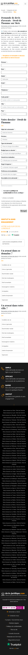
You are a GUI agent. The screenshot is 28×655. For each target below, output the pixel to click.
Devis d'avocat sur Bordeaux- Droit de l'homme (14, 422)
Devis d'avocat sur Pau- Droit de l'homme (14, 448)
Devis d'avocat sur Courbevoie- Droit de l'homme (14, 571)
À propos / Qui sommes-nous (14, 620)
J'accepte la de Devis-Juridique (13, 192)
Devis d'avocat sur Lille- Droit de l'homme (14, 417)
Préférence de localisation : (9, 171)
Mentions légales (14, 623)
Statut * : (3, 76)
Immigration (5, 291)
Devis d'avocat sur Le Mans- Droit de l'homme (14, 511)
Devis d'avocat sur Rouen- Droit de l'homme (14, 497)
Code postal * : (5, 97)
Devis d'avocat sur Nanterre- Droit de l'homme (14, 529)
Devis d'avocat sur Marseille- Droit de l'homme (14, 415)
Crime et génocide (7, 269)
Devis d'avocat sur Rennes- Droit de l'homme (14, 453)
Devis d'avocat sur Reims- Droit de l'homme (14, 502)
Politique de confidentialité (14, 626)
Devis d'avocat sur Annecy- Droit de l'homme (14, 548)
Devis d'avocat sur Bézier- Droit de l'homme (14, 582)
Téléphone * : (5, 90)
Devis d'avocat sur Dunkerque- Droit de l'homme (14, 478)
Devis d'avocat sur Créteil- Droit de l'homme (14, 559)
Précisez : (4, 136)
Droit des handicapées (8, 278)
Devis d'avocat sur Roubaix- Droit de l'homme (14, 507)
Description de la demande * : (10, 178)
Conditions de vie (6, 265)
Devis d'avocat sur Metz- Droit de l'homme (14, 476)
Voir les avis (6, 235)
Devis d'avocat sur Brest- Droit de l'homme (14, 434)
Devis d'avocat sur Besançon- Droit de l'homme (14, 443)
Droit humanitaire (6, 282)
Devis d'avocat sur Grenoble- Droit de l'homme (14, 514)
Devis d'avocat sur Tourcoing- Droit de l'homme (14, 568)
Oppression (5, 300)
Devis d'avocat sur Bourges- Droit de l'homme (14, 441)
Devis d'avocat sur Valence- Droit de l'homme (14, 555)
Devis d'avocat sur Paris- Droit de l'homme (14, 410)
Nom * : (3, 69)
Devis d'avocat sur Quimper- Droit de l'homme (14, 455)
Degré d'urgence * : (7, 164)
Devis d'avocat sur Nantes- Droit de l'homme (14, 427)
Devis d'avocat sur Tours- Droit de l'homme (14, 466)
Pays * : (3, 111)
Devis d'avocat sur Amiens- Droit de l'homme (14, 523)
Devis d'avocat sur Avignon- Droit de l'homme (14, 460)
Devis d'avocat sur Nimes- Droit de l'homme (14, 504)
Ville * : (3, 104)
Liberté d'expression (7, 295)
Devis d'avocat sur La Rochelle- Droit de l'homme (14, 552)
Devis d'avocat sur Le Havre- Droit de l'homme (14, 509)
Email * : (3, 83)
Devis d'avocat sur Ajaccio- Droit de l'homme (14, 488)
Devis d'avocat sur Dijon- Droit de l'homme (14, 490)
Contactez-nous (14, 615)
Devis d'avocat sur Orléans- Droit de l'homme (14, 439)
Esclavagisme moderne (8, 287)
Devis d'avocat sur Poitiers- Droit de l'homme (14, 450)
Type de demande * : (7, 143)
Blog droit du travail (14, 640)
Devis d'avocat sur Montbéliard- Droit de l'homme (14, 557)
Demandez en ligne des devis (9, 26)
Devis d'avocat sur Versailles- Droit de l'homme (14, 562)
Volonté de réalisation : (8, 157)
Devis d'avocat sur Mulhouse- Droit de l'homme (14, 446)
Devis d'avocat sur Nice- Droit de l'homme (14, 424)
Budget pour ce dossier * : (9, 150)
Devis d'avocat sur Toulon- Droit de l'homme (14, 431)
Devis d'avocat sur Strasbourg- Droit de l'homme (14, 429)
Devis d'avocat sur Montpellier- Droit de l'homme (14, 483)
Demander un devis (14, 612)
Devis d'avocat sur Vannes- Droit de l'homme (14, 481)
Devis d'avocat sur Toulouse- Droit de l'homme (14, 420)
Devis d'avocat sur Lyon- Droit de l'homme (14, 412)
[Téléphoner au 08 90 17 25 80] (13, 607)
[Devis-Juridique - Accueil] (10, 4)
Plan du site (14, 629)
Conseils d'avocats (14, 633)
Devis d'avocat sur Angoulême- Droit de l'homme (14, 543)
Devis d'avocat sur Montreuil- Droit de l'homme (14, 538)
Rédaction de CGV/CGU (14, 636)
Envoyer (24, 211)
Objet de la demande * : (8, 129)
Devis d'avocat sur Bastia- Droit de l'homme (14, 500)
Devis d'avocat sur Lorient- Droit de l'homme (14, 469)
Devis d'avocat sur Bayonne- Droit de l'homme (14, 550)
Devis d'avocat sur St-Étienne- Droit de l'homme (14, 458)
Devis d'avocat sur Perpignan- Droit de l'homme (14, 485)
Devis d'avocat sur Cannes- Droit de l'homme (14, 579)
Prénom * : (4, 62)
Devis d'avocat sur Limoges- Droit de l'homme (14, 473)
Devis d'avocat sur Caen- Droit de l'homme (14, 436)
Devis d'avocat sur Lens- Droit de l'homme (14, 545)
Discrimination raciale (7, 273)
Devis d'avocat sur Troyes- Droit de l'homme (14, 495)
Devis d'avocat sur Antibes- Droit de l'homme (14, 573)
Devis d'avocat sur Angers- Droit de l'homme (14, 516)
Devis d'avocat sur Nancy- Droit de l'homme (14, 536)
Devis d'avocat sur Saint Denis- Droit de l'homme (14, 540)
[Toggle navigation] (25, 3)
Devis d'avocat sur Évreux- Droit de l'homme (14, 493)
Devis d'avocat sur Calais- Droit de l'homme (14, 471)
